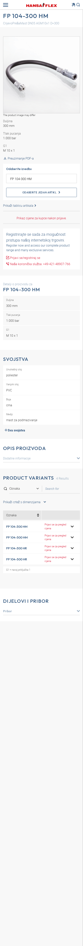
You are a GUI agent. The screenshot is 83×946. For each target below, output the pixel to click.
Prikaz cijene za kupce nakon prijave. (42, 218)
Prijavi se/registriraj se (24, 258)
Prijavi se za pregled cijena (55, 526)
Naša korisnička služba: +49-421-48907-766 (39, 264)
